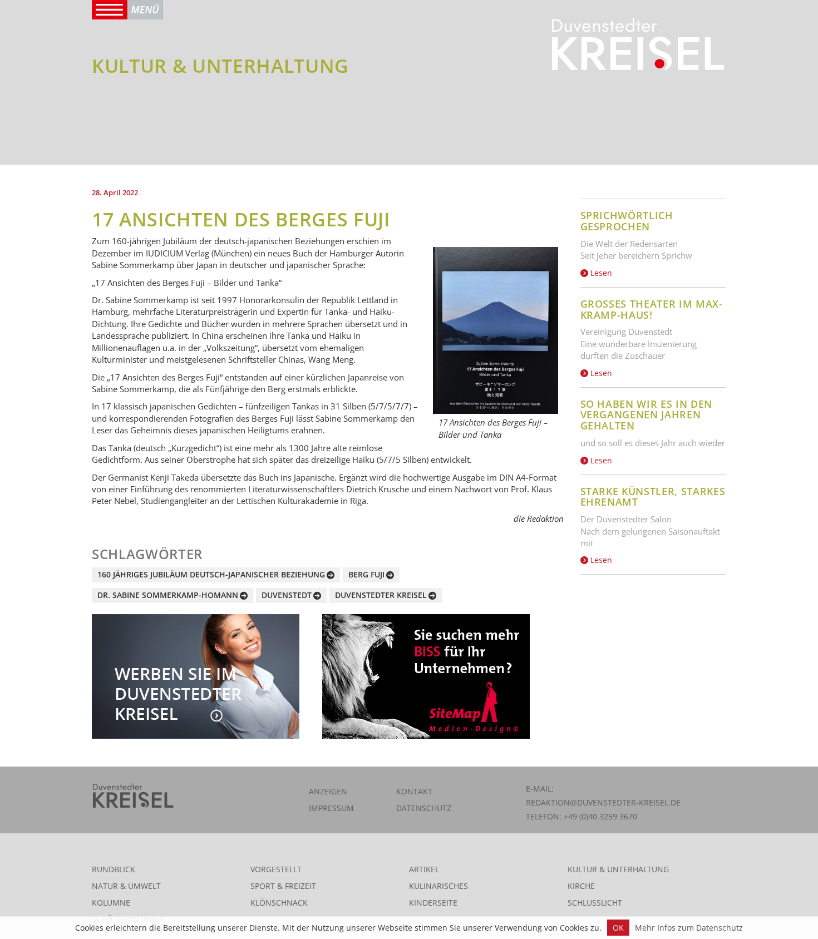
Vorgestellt (276, 869)
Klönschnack (279, 902)
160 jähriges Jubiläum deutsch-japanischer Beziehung (211, 574)
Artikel (424, 869)
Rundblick (113, 869)
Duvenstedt (287, 595)
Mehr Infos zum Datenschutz (689, 927)
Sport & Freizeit (283, 886)
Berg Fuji (366, 574)
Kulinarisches (438, 886)
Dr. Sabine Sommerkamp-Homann (167, 595)
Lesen (600, 273)
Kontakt (414, 791)
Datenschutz (423, 808)
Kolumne (111, 902)
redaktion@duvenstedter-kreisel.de (603, 802)
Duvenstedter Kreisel (381, 595)
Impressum (331, 808)
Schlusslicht (595, 902)
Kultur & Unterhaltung (618, 869)
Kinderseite (433, 902)
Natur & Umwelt (126, 886)
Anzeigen (328, 791)
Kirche (581, 886)
